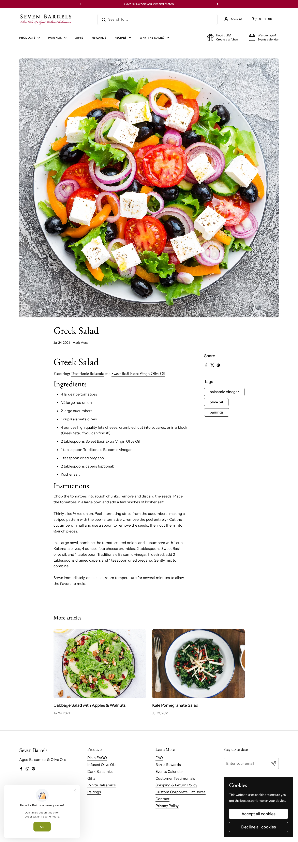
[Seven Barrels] (46, 19)
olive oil (216, 402)
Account (236, 19)
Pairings (94, 792)
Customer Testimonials (175, 778)
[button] (262, 19)
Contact (162, 799)
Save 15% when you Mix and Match (149, 4)
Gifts (91, 778)
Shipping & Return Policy (176, 785)
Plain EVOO (97, 758)
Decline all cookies (258, 826)
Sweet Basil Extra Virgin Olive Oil (138, 373)
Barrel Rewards (168, 764)
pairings (217, 412)
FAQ (159, 758)
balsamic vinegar (224, 392)
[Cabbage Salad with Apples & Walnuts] (100, 663)
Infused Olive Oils (101, 764)
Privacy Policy (167, 806)
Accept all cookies (258, 813)
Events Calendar (169, 771)
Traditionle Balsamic (87, 373)
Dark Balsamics (100, 771)
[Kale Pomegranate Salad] (198, 663)
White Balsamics (101, 785)
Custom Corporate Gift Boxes (180, 792)
